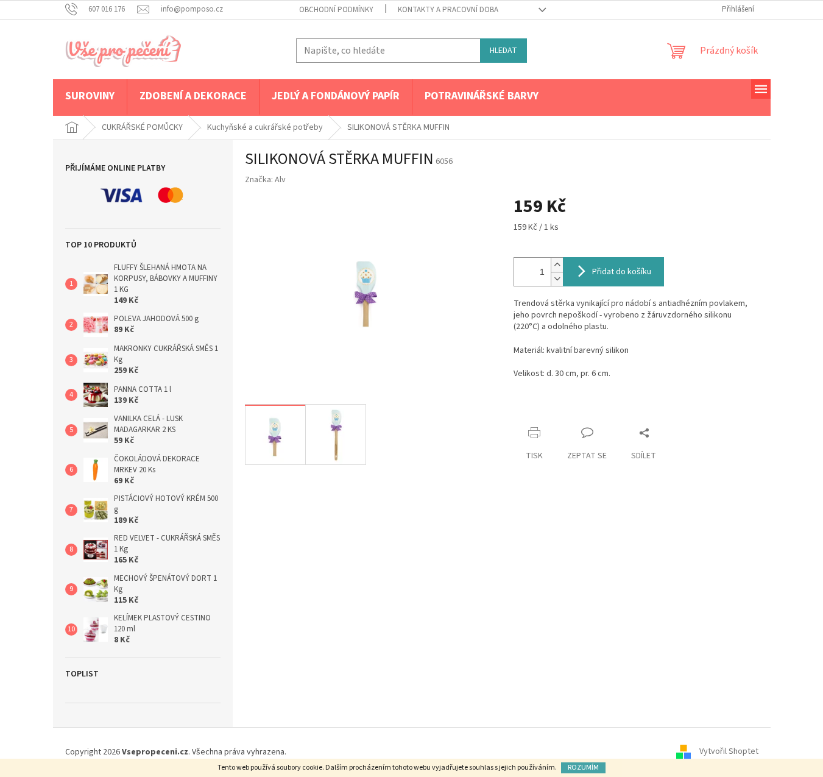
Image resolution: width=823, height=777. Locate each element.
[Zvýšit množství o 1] (557, 265)
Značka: (265, 180)
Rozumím (583, 767)
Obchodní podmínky (336, 9)
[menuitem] (90, 97)
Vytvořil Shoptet (728, 752)
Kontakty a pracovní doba (448, 9)
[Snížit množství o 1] (557, 279)
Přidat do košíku (621, 272)
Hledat (503, 50)
